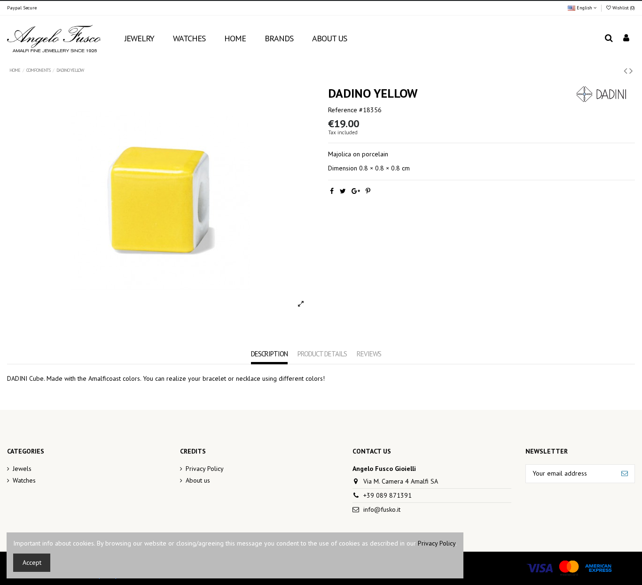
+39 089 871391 (387, 495)
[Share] (332, 191)
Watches (24, 480)
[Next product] (631, 70)
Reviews (369, 353)
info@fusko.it (381, 509)
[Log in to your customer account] (626, 39)
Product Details (322, 353)
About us (198, 480)
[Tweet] (343, 191)
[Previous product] (626, 70)
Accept (32, 562)
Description (269, 353)
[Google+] (356, 191)
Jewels (22, 468)
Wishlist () (623, 8)
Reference (342, 110)
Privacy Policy (205, 468)
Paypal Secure (22, 8)
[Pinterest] (368, 191)
